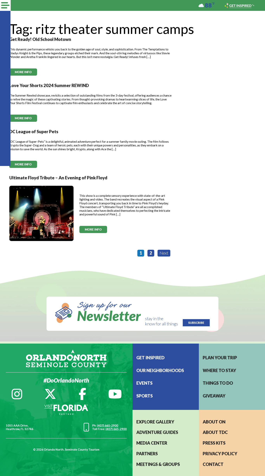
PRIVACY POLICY (220, 453)
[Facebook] (82, 394)
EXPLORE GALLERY (155, 421)
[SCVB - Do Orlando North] (66, 358)
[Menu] (5, 5)
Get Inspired (150, 357)
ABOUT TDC (215, 432)
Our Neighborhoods (160, 370)
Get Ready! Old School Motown (40, 39)
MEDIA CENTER (151, 443)
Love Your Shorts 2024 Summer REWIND (49, 85)
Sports (144, 395)
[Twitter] (50, 394)
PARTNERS (147, 453)
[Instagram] (17, 394)
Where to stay (219, 370)
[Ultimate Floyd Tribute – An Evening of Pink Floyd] (41, 213)
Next (164, 253)
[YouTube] (115, 394)
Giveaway (214, 395)
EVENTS (144, 383)
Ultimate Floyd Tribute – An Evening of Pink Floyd (58, 177)
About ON (214, 421)
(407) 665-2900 (107, 425)
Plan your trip (220, 357)
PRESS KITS (214, 443)
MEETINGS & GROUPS (158, 464)
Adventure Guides (157, 432)
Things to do (218, 383)
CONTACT (213, 464)
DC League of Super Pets (33, 131)
